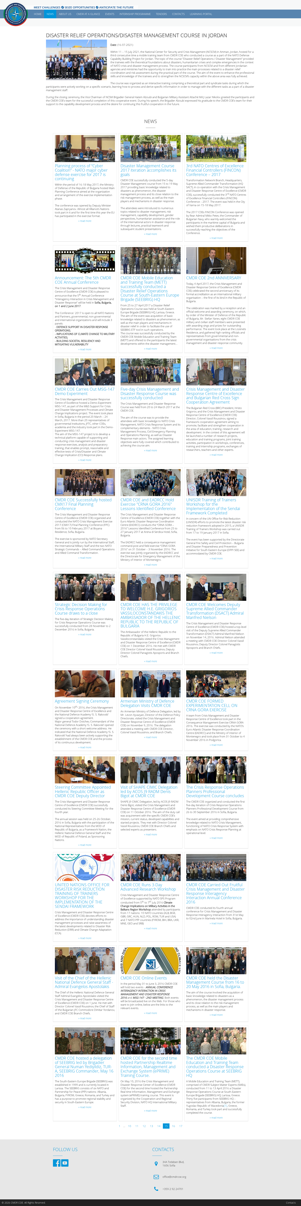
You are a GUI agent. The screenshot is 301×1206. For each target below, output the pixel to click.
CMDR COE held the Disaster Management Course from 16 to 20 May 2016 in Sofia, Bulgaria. (215, 982)
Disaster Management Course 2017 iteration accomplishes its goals (148, 170)
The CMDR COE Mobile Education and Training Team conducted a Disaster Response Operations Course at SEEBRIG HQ (215, 1067)
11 (136, 1126)
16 (173, 1126)
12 (144, 1126)
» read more (84, 221)
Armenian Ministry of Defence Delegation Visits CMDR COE (147, 703)
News (50, 14)
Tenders (161, 14)
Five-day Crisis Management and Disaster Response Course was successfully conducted (150, 393)
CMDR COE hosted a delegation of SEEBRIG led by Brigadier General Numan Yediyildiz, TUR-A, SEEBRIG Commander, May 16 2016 (84, 1067)
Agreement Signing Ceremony (82, 701)
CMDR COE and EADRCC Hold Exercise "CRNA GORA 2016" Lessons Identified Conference (148, 504)
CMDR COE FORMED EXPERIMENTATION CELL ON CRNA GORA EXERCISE (211, 705)
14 (158, 1126)
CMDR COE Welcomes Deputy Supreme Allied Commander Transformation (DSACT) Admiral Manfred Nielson (215, 611)
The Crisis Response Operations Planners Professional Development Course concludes (215, 791)
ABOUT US (65, 14)
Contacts (291, 1202)
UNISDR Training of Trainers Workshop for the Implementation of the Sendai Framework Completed (213, 506)
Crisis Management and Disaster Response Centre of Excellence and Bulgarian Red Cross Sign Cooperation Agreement (215, 395)
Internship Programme (135, 14)
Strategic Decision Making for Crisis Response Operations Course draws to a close (81, 609)
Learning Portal (201, 14)
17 (180, 1126)
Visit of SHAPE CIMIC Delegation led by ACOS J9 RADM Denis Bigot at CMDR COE (149, 791)
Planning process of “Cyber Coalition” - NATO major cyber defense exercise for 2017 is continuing (81, 172)
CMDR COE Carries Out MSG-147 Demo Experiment (84, 391)
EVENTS (109, 14)
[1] (225, 1105)
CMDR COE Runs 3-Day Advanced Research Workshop (148, 887)
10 (129, 1126)
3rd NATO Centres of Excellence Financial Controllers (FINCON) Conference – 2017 (215, 170)
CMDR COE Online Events (144, 978)
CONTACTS (178, 14)
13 (151, 1126)
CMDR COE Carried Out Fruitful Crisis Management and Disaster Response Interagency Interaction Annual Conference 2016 (215, 893)
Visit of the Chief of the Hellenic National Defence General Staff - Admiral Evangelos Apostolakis (84, 982)
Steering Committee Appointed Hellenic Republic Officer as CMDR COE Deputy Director (83, 791)
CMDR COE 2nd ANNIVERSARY (213, 278)
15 (166, 1126)
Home (37, 14)
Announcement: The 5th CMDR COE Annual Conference (83, 280)
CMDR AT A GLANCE (88, 14)
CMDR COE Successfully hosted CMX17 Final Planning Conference (83, 504)
